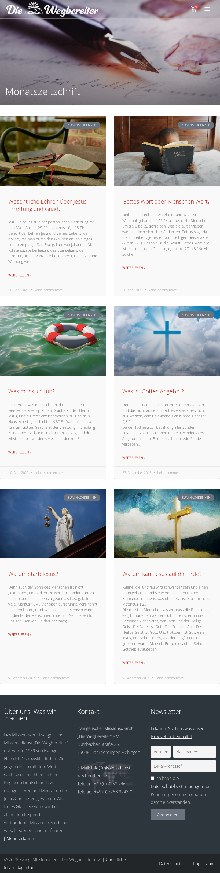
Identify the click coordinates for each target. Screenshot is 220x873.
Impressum (204, 864)
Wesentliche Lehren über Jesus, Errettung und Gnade (48, 205)
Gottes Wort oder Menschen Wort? (166, 201)
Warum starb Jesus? (33, 574)
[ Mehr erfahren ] (21, 838)
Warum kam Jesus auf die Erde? (162, 574)
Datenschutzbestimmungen (177, 786)
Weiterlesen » (19, 275)
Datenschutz (170, 864)
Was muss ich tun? (31, 391)
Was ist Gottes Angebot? (153, 391)
